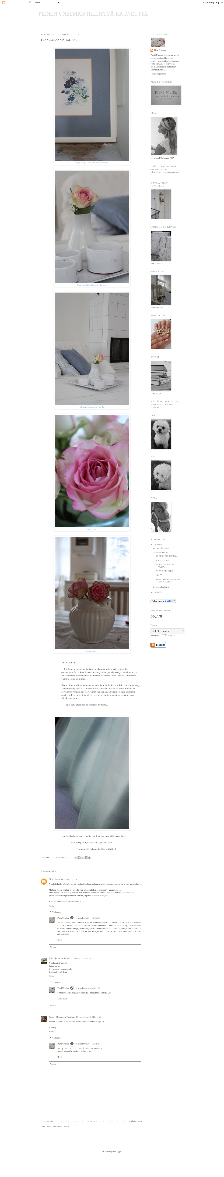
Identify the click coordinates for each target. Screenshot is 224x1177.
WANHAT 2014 (163, 560)
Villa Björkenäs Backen (59, 958)
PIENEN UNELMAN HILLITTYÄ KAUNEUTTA (93, 14)
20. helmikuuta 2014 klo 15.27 (88, 1016)
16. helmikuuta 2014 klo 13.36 (87, 917)
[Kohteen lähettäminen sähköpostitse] (76, 857)
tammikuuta (161, 586)
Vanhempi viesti (135, 1121)
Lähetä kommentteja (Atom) (57, 1126)
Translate (171, 635)
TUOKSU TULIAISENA (167, 556)
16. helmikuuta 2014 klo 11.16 (64, 879)
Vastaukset (56, 912)
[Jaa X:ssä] (82, 857)
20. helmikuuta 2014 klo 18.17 (87, 1043)
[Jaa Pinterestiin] (89, 857)
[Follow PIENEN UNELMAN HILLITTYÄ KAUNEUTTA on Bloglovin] (163, 602)
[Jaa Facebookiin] (86, 857)
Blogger (118, 1151)
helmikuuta (161, 552)
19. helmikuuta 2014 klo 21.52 (87, 988)
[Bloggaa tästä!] (79, 857)
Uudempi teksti (47, 1121)
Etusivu (91, 1121)
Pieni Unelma (63, 917)
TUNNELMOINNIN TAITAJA (165, 565)
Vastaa (51, 905)
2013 (156, 592)
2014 (156, 544)
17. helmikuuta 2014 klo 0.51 (83, 958)
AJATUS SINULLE (164, 570)
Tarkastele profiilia (158, 73)
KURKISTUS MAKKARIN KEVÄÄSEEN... (168, 580)
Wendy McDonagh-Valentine (62, 1016)
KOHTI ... (160, 575)
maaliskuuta (161, 548)
